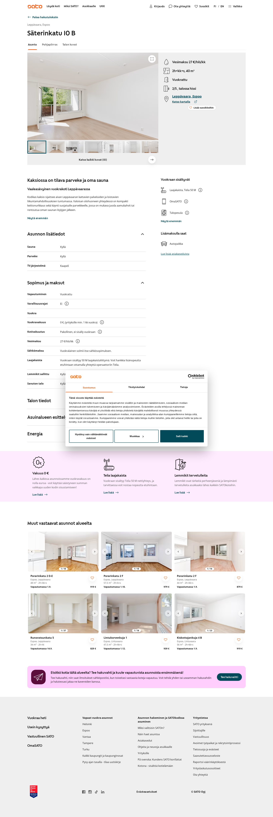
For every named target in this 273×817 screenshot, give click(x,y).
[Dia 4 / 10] (93, 147)
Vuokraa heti (36, 718)
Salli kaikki (182, 436)
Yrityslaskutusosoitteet (206, 768)
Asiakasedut (145, 740)
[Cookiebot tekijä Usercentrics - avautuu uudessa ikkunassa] (190, 376)
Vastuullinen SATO (40, 736)
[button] (200, 190)
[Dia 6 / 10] (131, 147)
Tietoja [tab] (184, 387)
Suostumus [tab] (89, 387)
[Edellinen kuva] (32, 551)
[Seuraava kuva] (152, 159)
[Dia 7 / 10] (150, 147)
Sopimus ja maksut (45, 282)
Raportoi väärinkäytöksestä (209, 762)
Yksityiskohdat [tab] (136, 387)
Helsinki (87, 724)
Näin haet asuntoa (149, 734)
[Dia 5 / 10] (112, 147)
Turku (85, 749)
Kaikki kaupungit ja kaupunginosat (102, 755)
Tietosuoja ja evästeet (206, 749)
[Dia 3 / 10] (74, 147)
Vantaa (86, 736)
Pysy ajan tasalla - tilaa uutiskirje (101, 762)
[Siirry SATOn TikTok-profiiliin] (96, 792)
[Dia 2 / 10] (55, 147)
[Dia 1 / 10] (36, 147)
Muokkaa (135, 436)
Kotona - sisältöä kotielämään (155, 766)
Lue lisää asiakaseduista (175, 254)
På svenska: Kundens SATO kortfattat (160, 759)
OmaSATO (34, 745)
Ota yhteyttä (200, 774)
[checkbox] (92, 578)
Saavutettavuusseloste (206, 755)
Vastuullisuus (201, 736)
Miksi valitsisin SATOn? (151, 728)
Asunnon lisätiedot (46, 233)
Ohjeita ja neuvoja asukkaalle (155, 747)
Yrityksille (143, 753)
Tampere (87, 743)
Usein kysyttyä (38, 727)
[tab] (32, 44)
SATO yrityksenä (202, 724)
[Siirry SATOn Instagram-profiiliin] (90, 792)
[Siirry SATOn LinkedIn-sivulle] (103, 792)
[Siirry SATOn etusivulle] (35, 6)
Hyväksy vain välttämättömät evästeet (91, 436)
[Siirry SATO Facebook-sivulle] (84, 792)
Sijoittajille (199, 730)
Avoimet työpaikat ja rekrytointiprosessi (216, 743)
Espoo (86, 730)
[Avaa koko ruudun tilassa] (152, 59)
